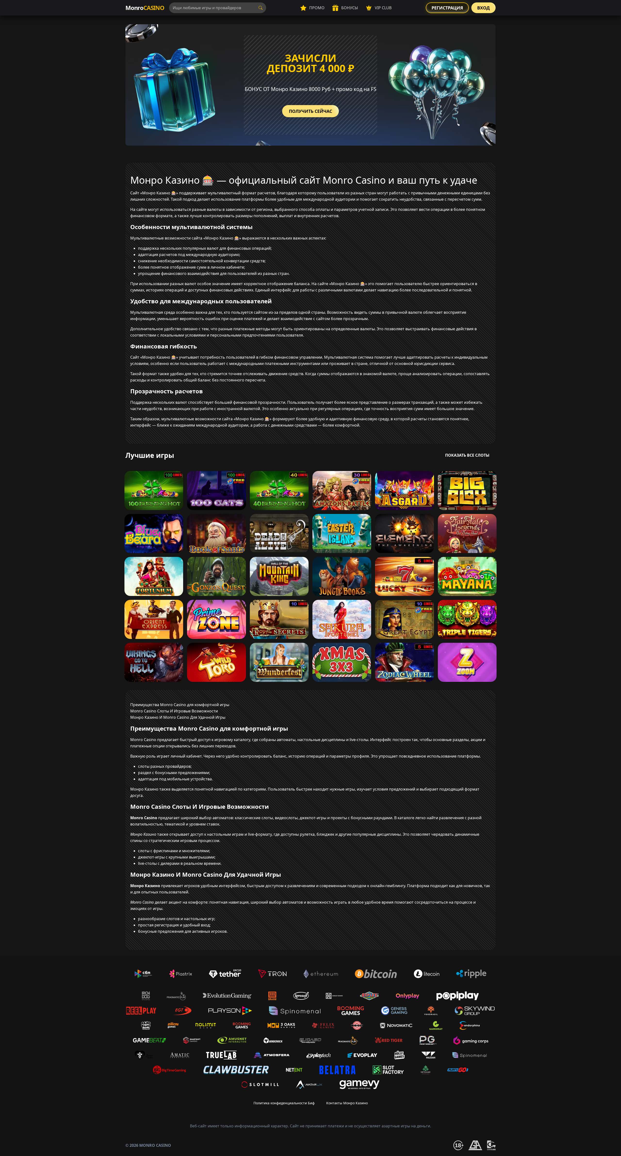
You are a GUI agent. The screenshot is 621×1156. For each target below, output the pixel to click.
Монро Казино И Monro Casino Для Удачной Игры (177, 717)
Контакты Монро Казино (347, 1103)
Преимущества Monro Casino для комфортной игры (179, 704)
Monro (144, 8)
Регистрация (447, 8)
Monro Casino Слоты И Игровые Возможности (174, 711)
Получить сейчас (310, 111)
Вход (483, 8)
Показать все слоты (467, 455)
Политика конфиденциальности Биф (284, 1103)
